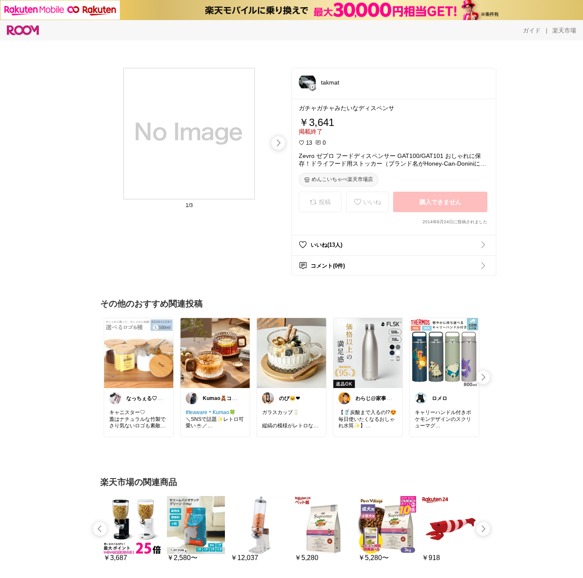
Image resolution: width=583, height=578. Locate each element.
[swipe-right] (278, 143)
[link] (138, 352)
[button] (307, 81)
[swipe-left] (100, 529)
